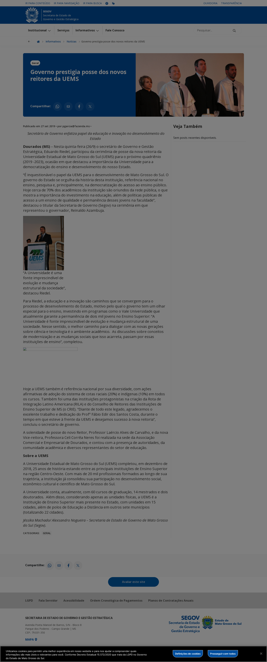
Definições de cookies (188, 653)
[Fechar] (261, 653)
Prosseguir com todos (223, 653)
